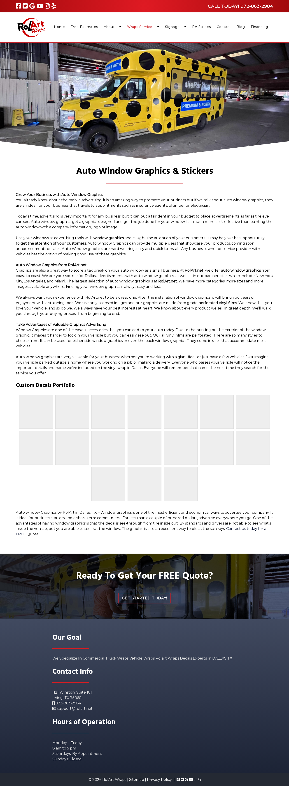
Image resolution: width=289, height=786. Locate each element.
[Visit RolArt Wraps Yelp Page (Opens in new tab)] (53, 6)
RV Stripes (201, 27)
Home (59, 27)
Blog (241, 27)
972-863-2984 (68, 703)
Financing (259, 27)
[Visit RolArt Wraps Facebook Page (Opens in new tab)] (18, 6)
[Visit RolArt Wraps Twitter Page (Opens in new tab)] (25, 6)
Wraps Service (139, 27)
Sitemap (136, 779)
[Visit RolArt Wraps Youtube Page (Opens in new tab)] (40, 6)
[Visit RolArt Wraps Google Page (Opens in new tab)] (32, 6)
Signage (172, 27)
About (109, 27)
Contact (224, 27)
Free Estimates (84, 27)
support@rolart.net (74, 708)
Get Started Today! (144, 598)
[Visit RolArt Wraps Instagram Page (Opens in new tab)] (47, 6)
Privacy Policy (159, 779)
